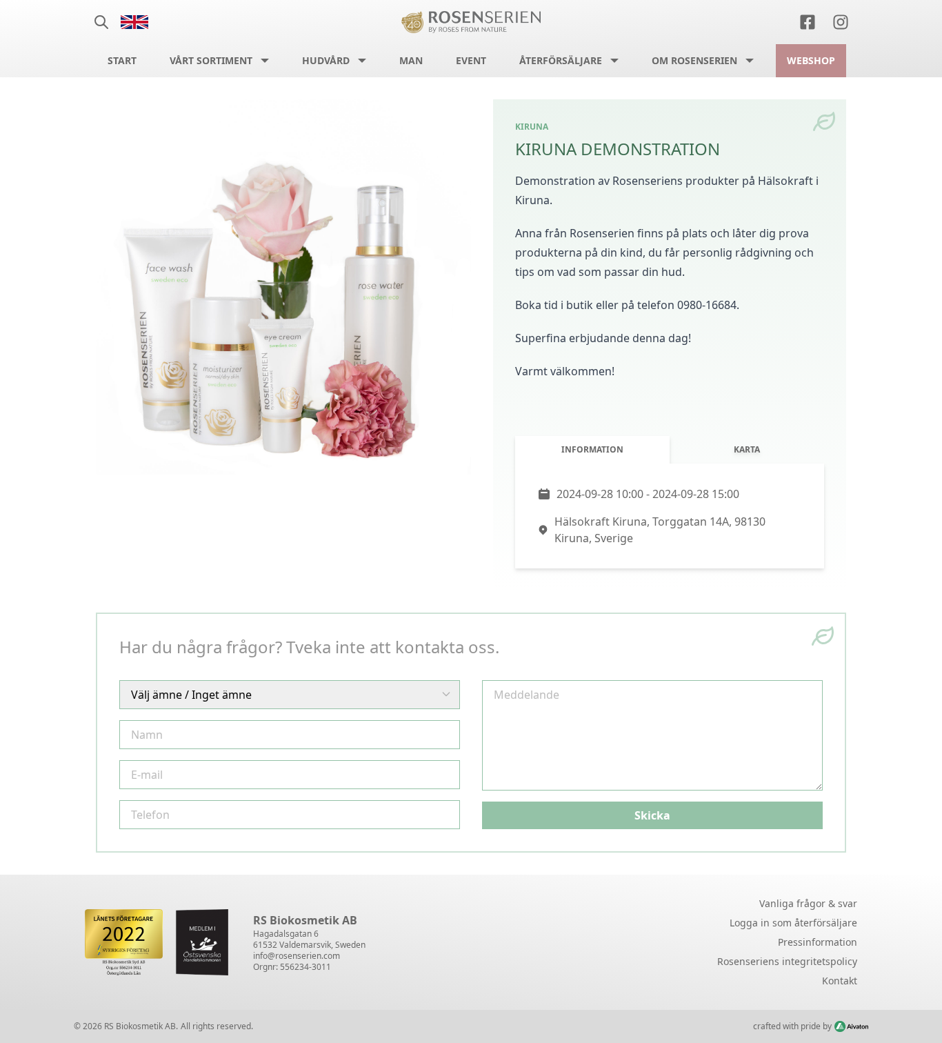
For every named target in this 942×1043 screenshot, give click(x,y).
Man (411, 60)
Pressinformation (817, 941)
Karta (747, 449)
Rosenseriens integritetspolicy (787, 961)
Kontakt (839, 980)
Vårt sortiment (211, 60)
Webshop (811, 60)
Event (471, 60)
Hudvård (326, 60)
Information (592, 449)
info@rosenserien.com (296, 956)
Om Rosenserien (694, 60)
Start (122, 60)
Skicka (652, 815)
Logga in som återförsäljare (793, 922)
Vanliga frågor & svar (808, 903)
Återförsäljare (560, 60)
